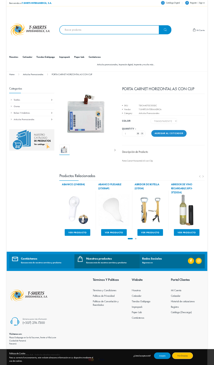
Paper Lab (137, 312)
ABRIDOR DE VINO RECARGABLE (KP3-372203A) (182, 188)
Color (126, 121)
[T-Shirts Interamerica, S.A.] (30, 30)
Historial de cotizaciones (183, 301)
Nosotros (136, 290)
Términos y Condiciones (104, 290)
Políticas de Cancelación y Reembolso (106, 303)
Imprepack (137, 307)
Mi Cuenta (176, 290)
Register (193, 2)
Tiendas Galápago (141, 301)
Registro (175, 307)
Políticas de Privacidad (104, 296)
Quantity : (129, 129)
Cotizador (136, 296)
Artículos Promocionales (33, 74)
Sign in (202, 2)
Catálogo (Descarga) (181, 312)
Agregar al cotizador (169, 133)
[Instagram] (198, 259)
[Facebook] (191, 259)
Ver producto (77, 232)
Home (12, 74)
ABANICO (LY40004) (73, 184)
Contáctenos (138, 317)
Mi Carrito (200, 30)
